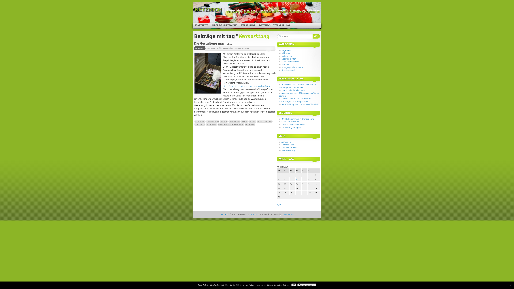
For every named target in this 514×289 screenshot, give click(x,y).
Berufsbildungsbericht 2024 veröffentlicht (300, 104)
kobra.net (223, 121)
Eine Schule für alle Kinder (293, 90)
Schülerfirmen (211, 124)
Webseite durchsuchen (316, 36)
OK (293, 285)
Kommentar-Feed (289, 147)
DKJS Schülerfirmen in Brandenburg (297, 119)
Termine (285, 64)
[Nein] (510, 285)
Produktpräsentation (264, 121)
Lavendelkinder (234, 121)
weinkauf (215, 48)
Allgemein (286, 50)
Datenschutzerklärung (274, 25)
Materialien (227, 48)
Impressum (248, 25)
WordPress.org (288, 150)
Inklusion (285, 53)
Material (244, 121)
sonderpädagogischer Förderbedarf (230, 124)
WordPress (254, 214)
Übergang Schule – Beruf (292, 67)
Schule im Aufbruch (290, 121)
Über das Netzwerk (224, 25)
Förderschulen (200, 121)
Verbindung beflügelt (291, 127)
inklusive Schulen (213, 121)
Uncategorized (288, 70)
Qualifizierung (200, 124)
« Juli (279, 204)
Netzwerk (252, 121)
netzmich (208, 9)
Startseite (201, 25)
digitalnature (288, 214)
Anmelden (286, 142)
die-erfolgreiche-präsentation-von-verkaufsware (247, 86)
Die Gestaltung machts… (213, 43)
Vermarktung (250, 124)
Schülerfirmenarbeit (290, 61)
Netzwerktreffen (241, 48)
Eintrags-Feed (287, 144)
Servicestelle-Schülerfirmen (293, 124)
